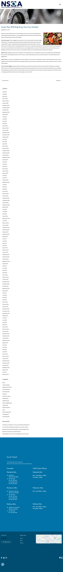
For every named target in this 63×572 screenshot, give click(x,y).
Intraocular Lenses (6, 396)
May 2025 (4, 121)
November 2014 (5, 311)
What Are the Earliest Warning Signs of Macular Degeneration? (15, 429)
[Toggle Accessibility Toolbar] (2, 564)
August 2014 (5, 315)
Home (21, 538)
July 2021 (4, 184)
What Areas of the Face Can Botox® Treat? (11, 431)
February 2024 (5, 148)
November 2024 (5, 134)
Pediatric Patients (6, 407)
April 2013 (4, 351)
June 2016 (4, 268)
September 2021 (5, 182)
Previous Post (4, 80)
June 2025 (4, 119)
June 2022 (4, 177)
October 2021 (5, 180)
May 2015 (4, 297)
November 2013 (5, 335)
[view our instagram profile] (6, 538)
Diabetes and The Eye (7, 387)
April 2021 (4, 189)
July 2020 (4, 209)
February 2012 (5, 374)
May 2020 (4, 213)
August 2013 (5, 342)
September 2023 (5, 157)
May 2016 (4, 270)
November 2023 (5, 152)
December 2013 (5, 333)
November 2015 (5, 283)
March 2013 (5, 354)
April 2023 (4, 166)
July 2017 (4, 238)
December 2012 (5, 360)
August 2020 (5, 207)
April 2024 (4, 143)
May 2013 (4, 349)
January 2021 (5, 195)
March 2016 (5, 274)
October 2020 (5, 202)
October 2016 (5, 259)
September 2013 (5, 340)
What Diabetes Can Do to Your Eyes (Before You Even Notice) (15, 433)
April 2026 (4, 96)
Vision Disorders (6, 416)
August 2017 (5, 236)
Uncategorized (5, 414)
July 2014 (4, 317)
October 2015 (5, 286)
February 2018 (5, 222)
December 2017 (5, 227)
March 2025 (5, 125)
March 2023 (5, 168)
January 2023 (5, 170)
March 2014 (5, 326)
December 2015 (5, 281)
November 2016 (5, 256)
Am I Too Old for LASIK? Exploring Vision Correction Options (15, 427)
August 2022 (5, 173)
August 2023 (5, 159)
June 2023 (4, 161)
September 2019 (5, 218)
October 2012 (5, 365)
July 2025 (4, 116)
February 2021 (5, 193)
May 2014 (4, 322)
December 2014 (5, 308)
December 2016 (5, 254)
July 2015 (4, 293)
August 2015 (5, 290)
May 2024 (4, 141)
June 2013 (4, 347)
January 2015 (5, 306)
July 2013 (4, 345)
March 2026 (5, 98)
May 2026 (4, 94)
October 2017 (5, 232)
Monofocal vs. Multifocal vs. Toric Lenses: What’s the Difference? (16, 424)
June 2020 (4, 211)
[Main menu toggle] (60, 4)
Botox (3, 382)
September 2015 (5, 288)
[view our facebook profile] (2, 538)
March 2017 (5, 247)
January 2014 (5, 331)
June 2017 (4, 241)
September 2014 (5, 313)
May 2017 (4, 243)
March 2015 (5, 302)
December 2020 (5, 198)
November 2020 (5, 200)
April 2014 (4, 324)
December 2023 (5, 150)
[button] (6, 541)
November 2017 (5, 229)
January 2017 (5, 252)
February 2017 (5, 250)
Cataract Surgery (6, 384)
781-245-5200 (12, 478)
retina (3, 409)
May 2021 (4, 186)
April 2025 (4, 123)
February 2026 (5, 100)
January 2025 (5, 130)
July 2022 (4, 175)
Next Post (59, 80)
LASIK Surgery (5, 398)
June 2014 (4, 320)
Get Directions (6, 541)
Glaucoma (4, 393)
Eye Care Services (6, 389)
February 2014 (5, 329)
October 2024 (5, 137)
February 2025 (5, 128)
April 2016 (4, 272)
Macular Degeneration (7, 403)
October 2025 (5, 109)
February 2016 (5, 277)
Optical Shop (5, 405)
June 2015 (4, 295)
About (21, 540)
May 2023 (4, 164)
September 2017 (5, 234)
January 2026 (5, 103)
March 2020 (5, 216)
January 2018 (5, 225)
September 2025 (5, 112)
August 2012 (5, 369)
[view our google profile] (4, 538)
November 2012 (5, 363)
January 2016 (5, 279)
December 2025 (5, 105)
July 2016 (4, 265)
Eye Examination (6, 391)
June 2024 (4, 139)
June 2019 (4, 220)
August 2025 (5, 114)
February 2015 (5, 304)
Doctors (21, 542)
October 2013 (5, 338)
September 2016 (5, 261)
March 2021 (5, 191)
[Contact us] (60, 558)
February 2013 (5, 356)
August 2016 (5, 263)
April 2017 (4, 245)
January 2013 (5, 358)
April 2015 (4, 299)
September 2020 (5, 204)
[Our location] (62, 558)
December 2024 (5, 132)
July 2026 (4, 91)
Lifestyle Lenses (5, 400)
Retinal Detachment (6, 412)
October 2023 (5, 155)
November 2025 (5, 107)
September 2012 (5, 367)
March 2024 (5, 146)
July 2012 (4, 372)
